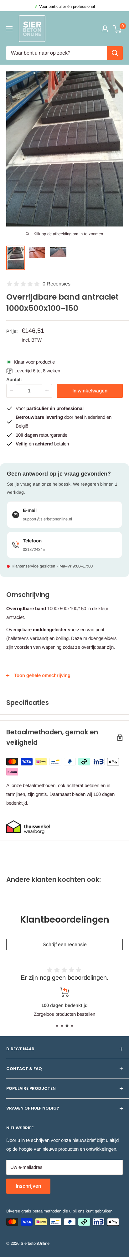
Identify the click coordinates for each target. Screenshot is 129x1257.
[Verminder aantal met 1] (11, 390)
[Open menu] (9, 28)
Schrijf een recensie (65, 944)
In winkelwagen (89, 390)
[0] (117, 29)
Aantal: (14, 379)
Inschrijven (28, 1186)
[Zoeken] (115, 53)
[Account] (105, 28)
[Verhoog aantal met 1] (47, 390)
